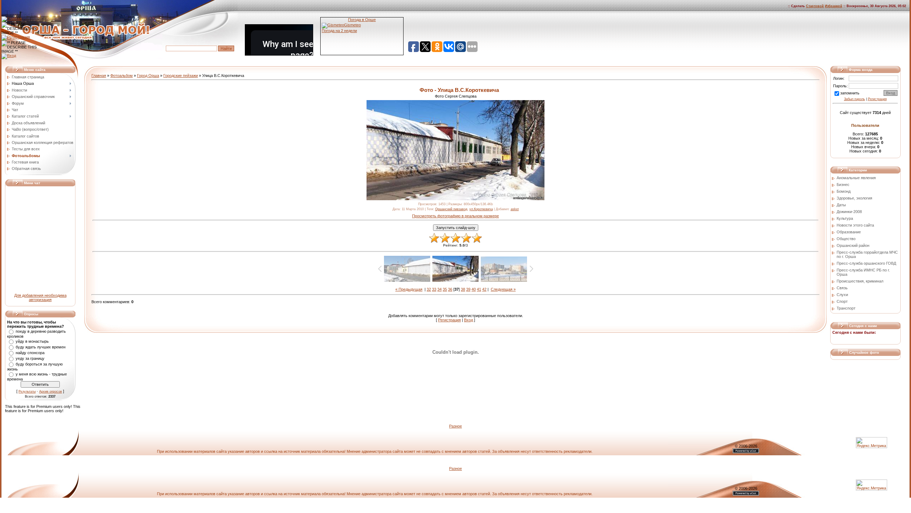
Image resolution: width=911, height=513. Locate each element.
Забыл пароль (854, 99)
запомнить (849, 93)
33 (434, 289)
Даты (841, 205)
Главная (98, 75)
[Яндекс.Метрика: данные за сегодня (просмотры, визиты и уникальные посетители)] (871, 485)
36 (450, 289)
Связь (842, 288)
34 (439, 289)
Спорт (842, 301)
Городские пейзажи (180, 75)
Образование (849, 232)
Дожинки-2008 (849, 211)
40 (474, 289)
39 (468, 289)
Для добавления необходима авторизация (40, 297)
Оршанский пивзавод (451, 209)
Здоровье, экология (854, 198)
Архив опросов (50, 391)
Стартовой (815, 6)
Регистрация (449, 320)
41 (479, 289)
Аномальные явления (856, 178)
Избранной (833, 6)
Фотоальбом (121, 75)
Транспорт (846, 308)
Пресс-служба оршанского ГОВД (866, 263)
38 (463, 289)
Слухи (842, 294)
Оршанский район (853, 245)
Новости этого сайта (855, 225)
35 (445, 289)
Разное (455, 426)
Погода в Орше (362, 19)
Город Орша (148, 75)
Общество (846, 239)
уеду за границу (30, 358)
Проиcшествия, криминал (860, 281)
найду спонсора (30, 353)
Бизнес (843, 184)
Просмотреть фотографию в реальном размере (455, 216)
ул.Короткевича (481, 209)
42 (484, 289)
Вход (468, 320)
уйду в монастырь (32, 341)
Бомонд (844, 191)
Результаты (27, 391)
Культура (845, 218)
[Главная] (11, 18)
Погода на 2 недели (339, 30)
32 (429, 289)
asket (515, 209)
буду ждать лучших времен (40, 347)
